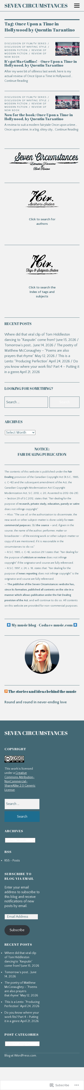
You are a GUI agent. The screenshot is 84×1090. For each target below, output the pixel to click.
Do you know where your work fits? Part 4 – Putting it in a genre (41, 366)
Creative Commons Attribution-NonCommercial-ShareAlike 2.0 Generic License (19, 781)
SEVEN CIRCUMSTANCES (36, 5)
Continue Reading (66, 129)
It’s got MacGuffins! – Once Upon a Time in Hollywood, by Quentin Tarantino (40, 63)
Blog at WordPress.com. (20, 1055)
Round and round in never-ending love (35, 702)
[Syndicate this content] (6, 691)
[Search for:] (22, 804)
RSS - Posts (12, 860)
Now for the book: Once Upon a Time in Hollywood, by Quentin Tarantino (38, 116)
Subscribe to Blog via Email (19, 876)
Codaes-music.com (56, 625)
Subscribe (17, 930)
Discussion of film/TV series (25, 43)
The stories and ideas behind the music (42, 691)
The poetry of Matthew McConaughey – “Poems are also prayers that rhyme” (40, 350)
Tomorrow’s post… (18, 345)
